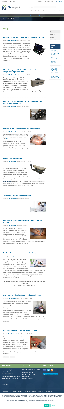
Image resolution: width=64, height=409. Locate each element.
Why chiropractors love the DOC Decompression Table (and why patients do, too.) (55, 69)
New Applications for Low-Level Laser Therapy (20, 331)
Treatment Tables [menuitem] (27, 15)
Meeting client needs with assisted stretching (19, 253)
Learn (7, 18)
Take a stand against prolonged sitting (17, 195)
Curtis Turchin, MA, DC (13, 333)
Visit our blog (4, 384)
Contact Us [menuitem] (60, 10)
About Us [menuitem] (37, 10)
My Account (4, 1)
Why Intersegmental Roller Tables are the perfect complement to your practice (54, 61)
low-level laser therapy (18, 338)
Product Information (53, 38)
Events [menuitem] (55, 10)
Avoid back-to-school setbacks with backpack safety (22, 295)
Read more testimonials (27, 378)
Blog (51, 31)
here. (7, 138)
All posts (6, 357)
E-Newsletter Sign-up (51, 374)
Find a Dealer (13, 1)
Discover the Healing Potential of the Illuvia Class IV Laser (24, 37)
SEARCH (31, 7)
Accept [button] (46, 405)
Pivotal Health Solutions (30, 391)
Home (3, 18)
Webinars (52, 34)
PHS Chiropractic (12, 40)
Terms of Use (49, 391)
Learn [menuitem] (41, 10)
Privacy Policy (40, 391)
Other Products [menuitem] (35, 15)
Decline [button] (53, 405)
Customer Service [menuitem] (30, 10)
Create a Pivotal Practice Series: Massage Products (21, 128)
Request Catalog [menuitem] (49, 10)
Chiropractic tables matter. (12, 158)
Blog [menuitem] (44, 10)
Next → (12, 357)
